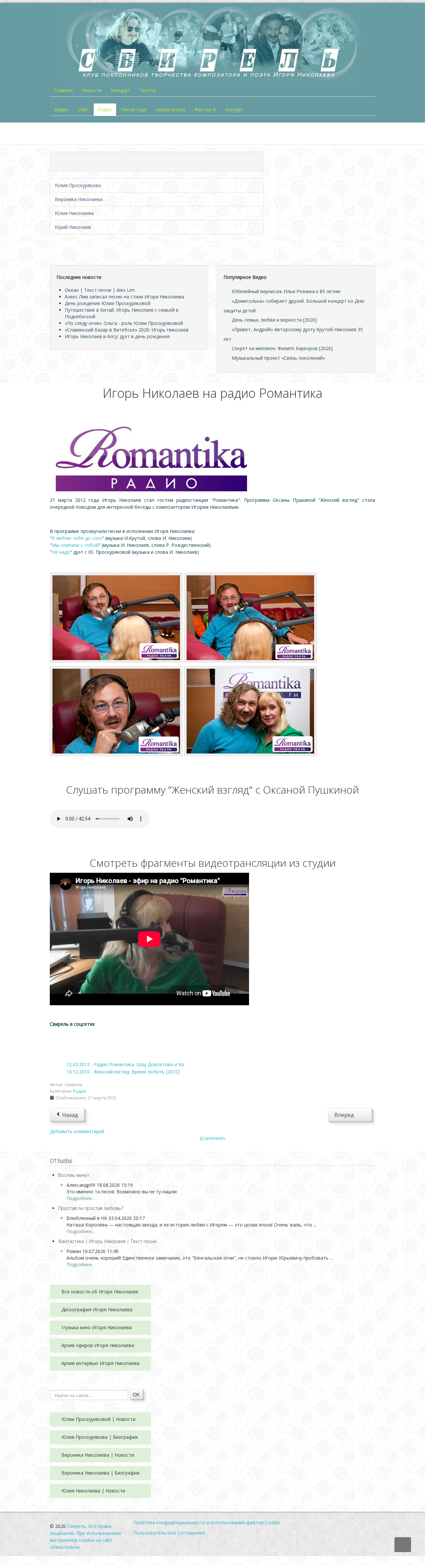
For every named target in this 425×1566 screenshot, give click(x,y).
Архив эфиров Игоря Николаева (97, 1345)
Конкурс (234, 109)
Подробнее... (80, 1198)
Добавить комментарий (77, 1131)
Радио (105, 109)
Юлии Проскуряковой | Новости (98, 1419)
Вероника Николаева (79, 199)
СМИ (83, 109)
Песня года (133, 109)
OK (136, 1394)
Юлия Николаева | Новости (93, 1491)
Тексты (147, 90)
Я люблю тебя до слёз (77, 538)
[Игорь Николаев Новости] (116, 617)
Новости (92, 90)
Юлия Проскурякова (78, 185)
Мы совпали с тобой (75, 545)
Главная (63, 90)
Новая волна (170, 109)
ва (129, 1309)
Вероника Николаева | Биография (100, 1473)
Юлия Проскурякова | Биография (99, 1437)
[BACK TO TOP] (402, 1544)
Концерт (120, 90)
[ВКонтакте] (60, 1038)
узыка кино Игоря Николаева (99, 1327)
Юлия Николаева (74, 213)
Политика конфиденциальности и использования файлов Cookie (206, 1522)
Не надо (61, 552)
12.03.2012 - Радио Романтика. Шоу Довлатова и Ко (125, 1064)
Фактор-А (205, 109)
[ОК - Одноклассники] (81, 1038)
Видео (61, 109)
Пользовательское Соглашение (169, 1533)
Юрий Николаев (73, 227)
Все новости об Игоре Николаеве (99, 1291)
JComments (212, 1138)
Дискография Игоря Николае (94, 1309)
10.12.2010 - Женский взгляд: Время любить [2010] (123, 1072)
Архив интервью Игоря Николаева (100, 1363)
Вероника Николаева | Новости (97, 1455)
